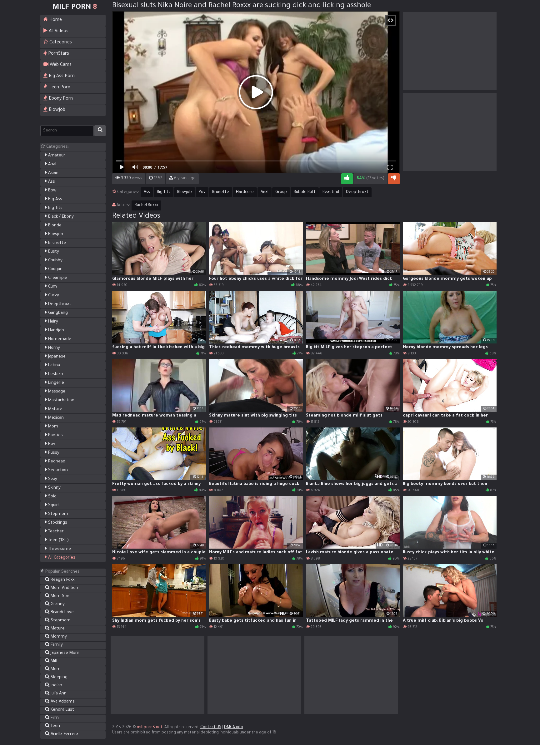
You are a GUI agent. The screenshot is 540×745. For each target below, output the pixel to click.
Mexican (55, 418)
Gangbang (57, 313)
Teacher (55, 531)
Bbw (51, 190)
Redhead (56, 461)
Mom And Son (63, 588)
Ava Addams (62, 701)
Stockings (57, 523)
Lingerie (55, 383)
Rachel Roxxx (146, 205)
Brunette (56, 243)
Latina (53, 365)
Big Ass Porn (61, 76)
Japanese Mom (64, 653)
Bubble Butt (305, 192)
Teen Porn (59, 87)
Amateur (56, 155)
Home (55, 20)
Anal (51, 164)
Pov (51, 444)
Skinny (54, 488)
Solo (52, 496)
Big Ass (54, 199)
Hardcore (245, 192)
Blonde (54, 225)
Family (56, 645)
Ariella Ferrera (63, 734)
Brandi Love (61, 612)
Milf (53, 661)
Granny (57, 604)
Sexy (52, 479)
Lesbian (55, 374)
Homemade (59, 339)
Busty (53, 251)
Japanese (56, 356)
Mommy (58, 636)
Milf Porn (74, 7)
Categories (60, 42)
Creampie (57, 278)
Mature (54, 409)
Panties (55, 435)
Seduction (57, 470)
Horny (53, 348)
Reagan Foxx (61, 580)
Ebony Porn (60, 98)
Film (54, 718)
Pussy (53, 453)
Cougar (54, 269)
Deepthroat (59, 304)
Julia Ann (58, 693)
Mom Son (59, 596)
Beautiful (330, 192)
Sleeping (58, 677)
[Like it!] (347, 178)
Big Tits (54, 208)
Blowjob (56, 110)
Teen (54, 726)
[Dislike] (394, 178)
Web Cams (60, 65)
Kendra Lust (61, 710)
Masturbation (60, 400)
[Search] (100, 130)
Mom (52, 426)
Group (281, 192)
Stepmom (57, 514)
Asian (52, 173)
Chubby (54, 260)
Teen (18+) (58, 540)
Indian (55, 685)
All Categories (61, 557)
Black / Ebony (60, 217)
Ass (51, 182)
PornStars (58, 54)
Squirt (53, 505)
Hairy (52, 321)
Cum (52, 286)
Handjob (55, 330)
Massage (56, 391)
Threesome (59, 549)
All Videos (58, 31)
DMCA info (233, 727)
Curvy (53, 295)
